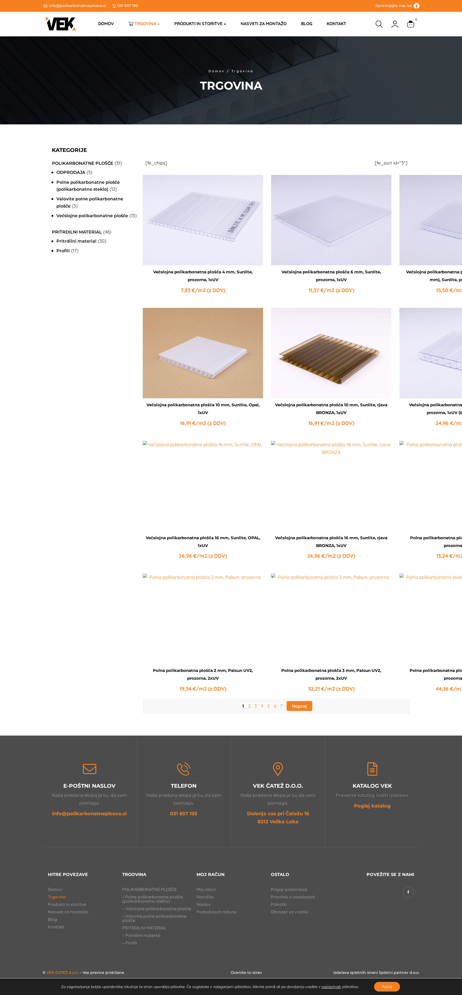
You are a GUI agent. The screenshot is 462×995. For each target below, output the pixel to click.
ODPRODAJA (70, 172)
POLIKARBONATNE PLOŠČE (149, 889)
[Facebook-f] (408, 892)
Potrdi (387, 986)
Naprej (299, 706)
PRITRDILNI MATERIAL (144, 928)
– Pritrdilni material (141, 935)
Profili (63, 250)
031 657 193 (183, 814)
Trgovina (57, 897)
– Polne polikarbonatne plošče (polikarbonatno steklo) (152, 899)
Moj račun (206, 889)
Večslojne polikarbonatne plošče (92, 215)
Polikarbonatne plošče (82, 163)
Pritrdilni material (77, 232)
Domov (217, 71)
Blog (52, 919)
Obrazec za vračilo (289, 911)
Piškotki (279, 904)
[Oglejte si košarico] (410, 24)
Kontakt (56, 926)
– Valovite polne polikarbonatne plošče (154, 918)
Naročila (205, 897)
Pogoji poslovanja (289, 889)
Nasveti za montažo (68, 911)
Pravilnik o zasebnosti (293, 897)
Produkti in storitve (67, 904)
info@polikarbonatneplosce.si (89, 814)
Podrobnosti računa (216, 911)
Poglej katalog (372, 806)
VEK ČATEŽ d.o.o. (63, 972)
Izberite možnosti (203, 253)
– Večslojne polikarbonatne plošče (156, 908)
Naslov (204, 904)
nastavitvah (331, 986)
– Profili (129, 943)
